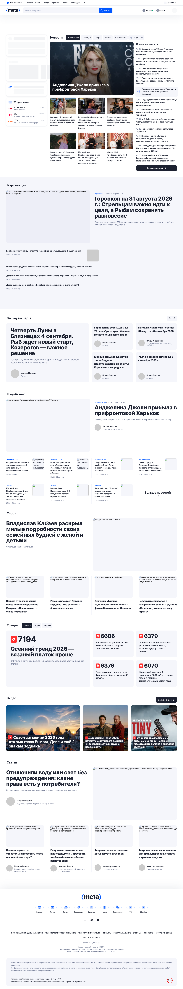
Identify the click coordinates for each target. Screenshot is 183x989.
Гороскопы (55, 3)
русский (171, 3)
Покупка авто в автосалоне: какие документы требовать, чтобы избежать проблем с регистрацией (68, 855)
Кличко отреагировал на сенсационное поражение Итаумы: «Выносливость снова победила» (22, 606)
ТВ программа (21, 102)
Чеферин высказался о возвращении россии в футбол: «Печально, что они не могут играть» (158, 606)
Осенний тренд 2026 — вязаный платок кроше (42, 651)
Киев (136, 37)
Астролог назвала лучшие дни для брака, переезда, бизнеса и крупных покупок (157, 854)
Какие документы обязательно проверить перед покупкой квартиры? (24, 854)
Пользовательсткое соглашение (60, 933)
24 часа (27, 625)
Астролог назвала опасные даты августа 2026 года (111, 852)
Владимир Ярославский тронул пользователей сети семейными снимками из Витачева (62, 121)
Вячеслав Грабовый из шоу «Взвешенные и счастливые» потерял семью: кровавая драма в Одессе (91, 122)
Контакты (106, 933)
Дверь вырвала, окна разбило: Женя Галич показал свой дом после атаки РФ (118, 121)
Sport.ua (137, 933)
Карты (65, 3)
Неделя (47, 625)
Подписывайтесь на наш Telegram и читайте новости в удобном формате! (159, 92)
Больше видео (165, 700)
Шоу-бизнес (73, 37)
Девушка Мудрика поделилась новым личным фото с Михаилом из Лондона (113, 604)
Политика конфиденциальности (27, 933)
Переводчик (75, 3)
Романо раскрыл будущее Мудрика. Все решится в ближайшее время (66, 604)
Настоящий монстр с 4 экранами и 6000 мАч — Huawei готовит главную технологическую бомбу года (156, 676)
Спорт (97, 37)
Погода (46, 3)
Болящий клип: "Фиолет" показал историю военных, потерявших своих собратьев (106, 492)
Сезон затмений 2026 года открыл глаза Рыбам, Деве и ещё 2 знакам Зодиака (43, 728)
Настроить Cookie (163, 933)
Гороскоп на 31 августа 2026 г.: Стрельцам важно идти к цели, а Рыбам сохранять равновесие (133, 207)
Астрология (120, 37)
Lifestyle (87, 37)
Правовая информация (89, 933)
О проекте (148, 933)
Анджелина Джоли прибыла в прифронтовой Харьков (136, 410)
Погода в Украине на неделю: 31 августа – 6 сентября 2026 (156, 329)
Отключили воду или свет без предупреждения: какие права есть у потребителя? (46, 778)
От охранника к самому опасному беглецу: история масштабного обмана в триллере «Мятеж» (154, 728)
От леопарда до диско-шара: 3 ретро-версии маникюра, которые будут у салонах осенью (49, 266)
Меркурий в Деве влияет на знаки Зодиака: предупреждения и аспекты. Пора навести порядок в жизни (111, 362)
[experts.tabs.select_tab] (169, 318)
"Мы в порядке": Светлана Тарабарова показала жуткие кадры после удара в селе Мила (62, 156)
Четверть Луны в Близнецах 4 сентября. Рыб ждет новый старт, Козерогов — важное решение (42, 341)
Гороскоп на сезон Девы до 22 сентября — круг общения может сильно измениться (112, 331)
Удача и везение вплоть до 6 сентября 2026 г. (155, 358)
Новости (29, 3)
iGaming (143, 912)
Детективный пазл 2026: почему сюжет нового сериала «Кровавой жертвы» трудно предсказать (52, 275)
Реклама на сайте (122, 933)
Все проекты (15, 3)
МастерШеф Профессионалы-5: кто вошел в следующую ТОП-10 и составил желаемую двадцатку (89, 157)
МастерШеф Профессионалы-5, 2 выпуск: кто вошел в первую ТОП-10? (117, 156)
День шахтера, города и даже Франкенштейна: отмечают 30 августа (112, 675)
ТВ (84, 3)
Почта (37, 3)
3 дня (37, 625)
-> (158, 494)
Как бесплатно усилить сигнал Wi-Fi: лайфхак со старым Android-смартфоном (43, 251)
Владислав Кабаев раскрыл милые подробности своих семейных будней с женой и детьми (44, 531)
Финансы (91, 912)
